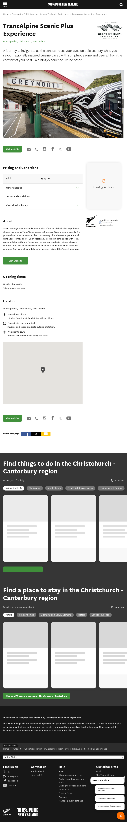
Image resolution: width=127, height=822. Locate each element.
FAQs (61, 771)
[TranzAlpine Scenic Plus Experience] (110, 30)
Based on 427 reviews (106, 225)
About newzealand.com (70, 775)
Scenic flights (54, 488)
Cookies (63, 797)
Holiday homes (26, 614)
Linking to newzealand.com (72, 785)
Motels (8, 614)
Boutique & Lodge (100, 614)
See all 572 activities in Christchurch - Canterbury (33, 569)
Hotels (81, 614)
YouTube (12, 785)
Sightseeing (35, 488)
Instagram (13, 776)
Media (99, 771)
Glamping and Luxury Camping (56, 614)
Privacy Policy (65, 793)
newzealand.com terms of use (60, 730)
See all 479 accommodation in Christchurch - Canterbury (36, 695)
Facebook (13, 780)
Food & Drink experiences (80, 488)
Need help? (36, 775)
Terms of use (65, 789)
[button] (5, 4)
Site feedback (37, 771)
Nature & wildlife (13, 488)
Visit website (12, 149)
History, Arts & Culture (111, 488)
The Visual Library (105, 775)
